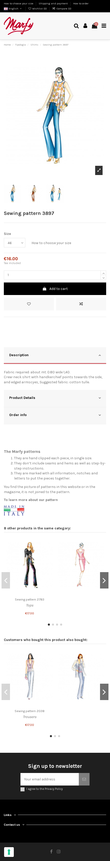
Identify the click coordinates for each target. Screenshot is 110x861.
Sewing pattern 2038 (30, 711)
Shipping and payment (54, 3)
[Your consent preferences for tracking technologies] (9, 852)
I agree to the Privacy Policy (44, 789)
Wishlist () (39, 8)
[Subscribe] (84, 779)
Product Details (22, 398)
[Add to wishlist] (29, 304)
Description (19, 355)
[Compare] (49, 551)
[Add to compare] (81, 304)
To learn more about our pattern (31, 500)
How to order (81, 3)
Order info (18, 415)
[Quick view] (49, 560)
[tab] (55, 355)
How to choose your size (19, 3)
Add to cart (58, 289)
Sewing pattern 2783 (29, 599)
